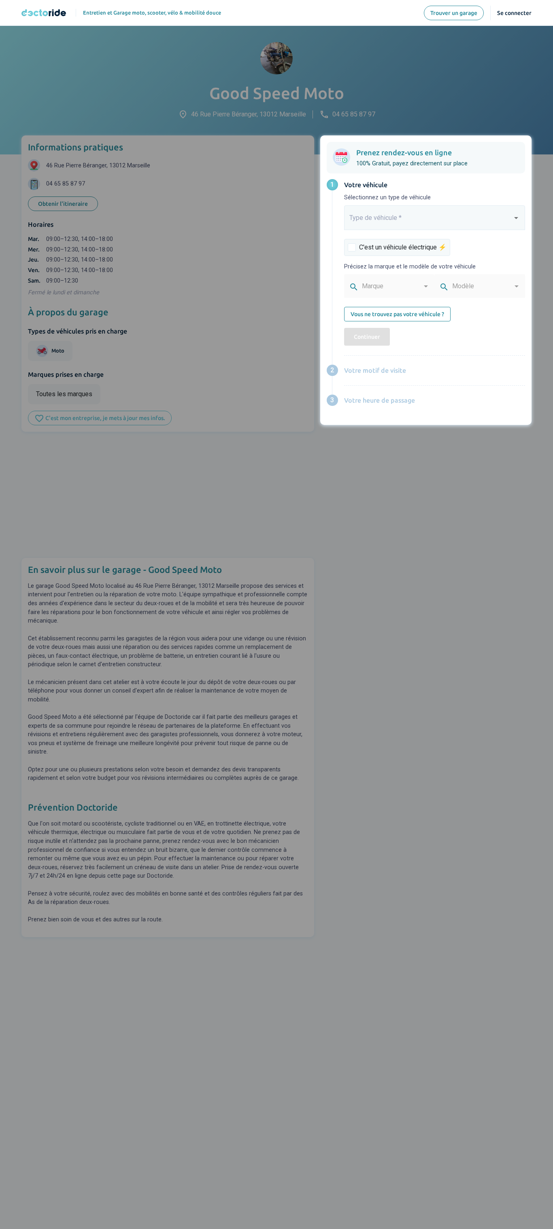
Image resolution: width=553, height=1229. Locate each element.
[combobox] (434, 221)
